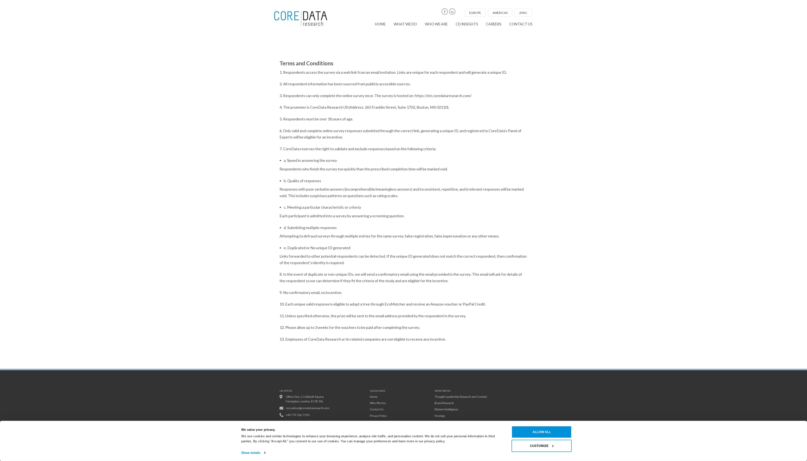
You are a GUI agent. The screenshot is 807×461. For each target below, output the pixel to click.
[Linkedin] (452, 11)
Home (380, 24)
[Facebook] (445, 11)
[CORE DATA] (304, 18)
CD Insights (467, 24)
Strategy (440, 416)
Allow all (542, 432)
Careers (493, 24)
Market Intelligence (446, 409)
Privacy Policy (378, 416)
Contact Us (377, 409)
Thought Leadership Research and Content (461, 396)
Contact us (520, 24)
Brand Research (444, 403)
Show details (250, 452)
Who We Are (378, 403)
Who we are (436, 24)
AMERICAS (500, 12)
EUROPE (475, 12)
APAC (523, 12)
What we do (405, 24)
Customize (539, 445)
